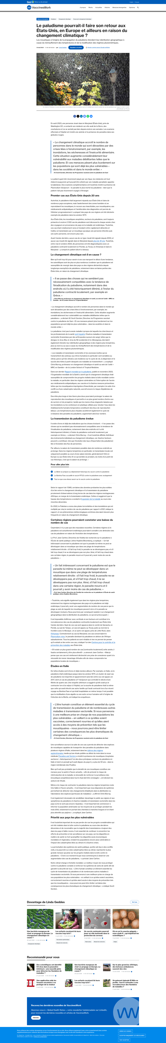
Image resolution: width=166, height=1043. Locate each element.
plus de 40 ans (99, 241)
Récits (91, 7)
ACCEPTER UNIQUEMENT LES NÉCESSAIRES (131, 1035)
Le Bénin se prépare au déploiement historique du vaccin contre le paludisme (81, 472)
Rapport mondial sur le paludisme (78, 372)
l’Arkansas (55, 634)
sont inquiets (80, 334)
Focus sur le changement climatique (82, 19)
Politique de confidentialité (40, 1036)
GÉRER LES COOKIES (125, 1031)
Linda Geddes (63, 47)
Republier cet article (76, 47)
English (131, 2)
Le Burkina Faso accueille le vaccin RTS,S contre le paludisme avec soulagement (83, 476)
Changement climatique (65, 19)
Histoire (107, 7)
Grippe (115, 941)
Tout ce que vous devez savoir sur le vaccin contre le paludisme (77, 479)
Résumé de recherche (62, 942)
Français (137, 2)
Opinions (132, 7)
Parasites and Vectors (67, 756)
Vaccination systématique (63, 939)
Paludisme (53, 19)
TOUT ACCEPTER (124, 1040)
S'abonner (36, 1017)
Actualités (98, 7)
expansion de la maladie (90, 499)
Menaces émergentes (119, 7)
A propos (83, 7)
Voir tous (134, 902)
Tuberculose (88, 941)
